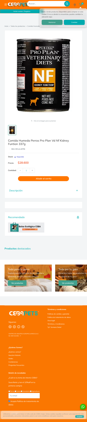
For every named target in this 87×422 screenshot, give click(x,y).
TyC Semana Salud (54, 327)
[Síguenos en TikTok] (23, 326)
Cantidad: (12, 170)
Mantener (52, 22)
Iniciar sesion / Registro (21, 11)
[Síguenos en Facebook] (10, 326)
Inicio (6, 26)
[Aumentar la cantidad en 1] (32, 170)
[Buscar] (67, 4)
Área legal (51, 321)
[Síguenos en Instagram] (14, 326)
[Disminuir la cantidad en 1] (20, 170)
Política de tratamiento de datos (59, 317)
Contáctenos (13, 362)
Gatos (18, 391)
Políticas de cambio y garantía (58, 314)
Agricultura (36, 391)
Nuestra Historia (14, 355)
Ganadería (26, 391)
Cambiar (74, 22)
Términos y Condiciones (56, 324)
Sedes (10, 359)
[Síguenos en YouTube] (18, 326)
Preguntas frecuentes (16, 365)
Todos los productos (18, 26)
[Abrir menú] (6, 4)
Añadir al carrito (43, 178)
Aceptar (79, 416)
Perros (12, 391)
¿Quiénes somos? (14, 352)
